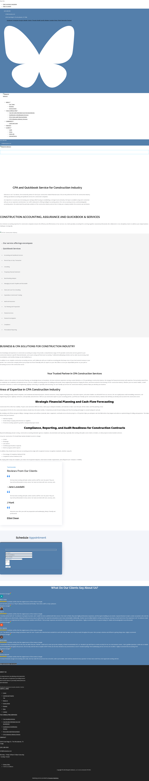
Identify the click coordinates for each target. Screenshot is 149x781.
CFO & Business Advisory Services (18, 119)
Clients (8, 127)
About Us (5, 700)
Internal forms (13, 136)
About (8, 102)
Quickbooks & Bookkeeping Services (18, 115)
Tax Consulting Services (9, 719)
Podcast (8, 125)
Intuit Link (11, 134)
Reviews (11, 106)
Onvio (10, 132)
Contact (5, 712)
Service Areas (12, 108)
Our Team (12, 104)
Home (4, 693)
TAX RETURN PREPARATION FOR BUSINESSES (22, 113)
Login (10, 130)
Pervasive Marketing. (53, 778)
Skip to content (7, 6)
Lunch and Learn (13, 123)
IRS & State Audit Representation (18, 117)
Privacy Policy (6, 764)
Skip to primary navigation (10, 4)
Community (9, 121)
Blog (4, 709)
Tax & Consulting (11, 110)
